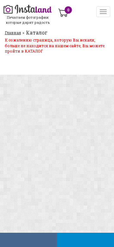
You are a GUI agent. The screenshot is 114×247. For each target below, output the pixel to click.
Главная (13, 32)
